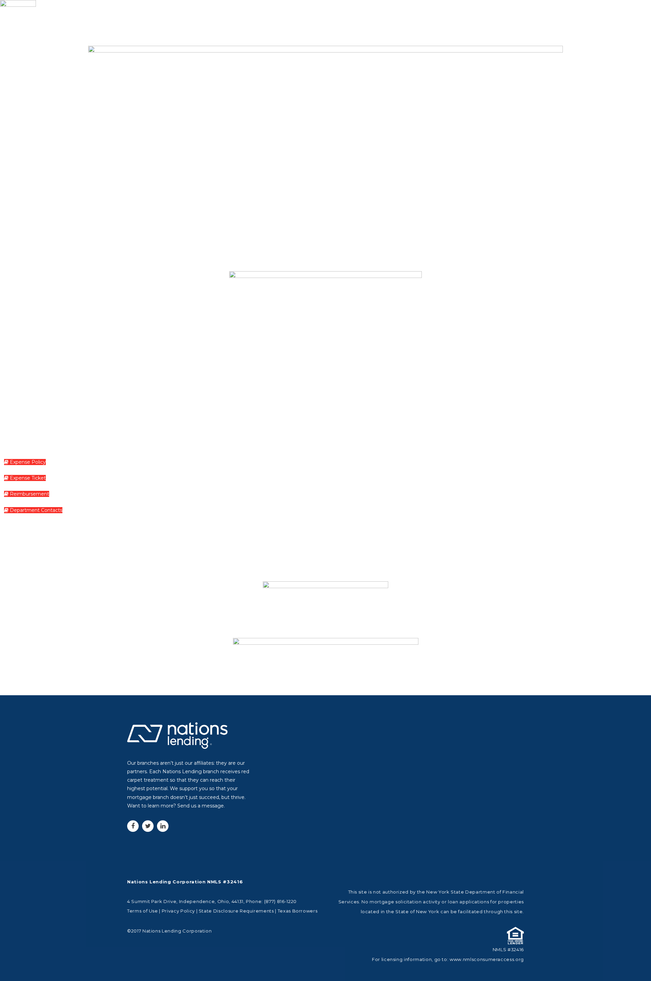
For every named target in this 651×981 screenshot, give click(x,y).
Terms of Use (142, 911)
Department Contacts (35, 510)
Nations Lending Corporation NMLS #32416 (185, 881)
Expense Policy (27, 462)
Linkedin (163, 826)
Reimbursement (28, 494)
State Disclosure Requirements (236, 911)
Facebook (133, 826)
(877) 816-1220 (280, 901)
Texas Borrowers (298, 911)
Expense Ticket (27, 478)
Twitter (148, 826)
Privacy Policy (178, 911)
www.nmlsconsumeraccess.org (487, 959)
